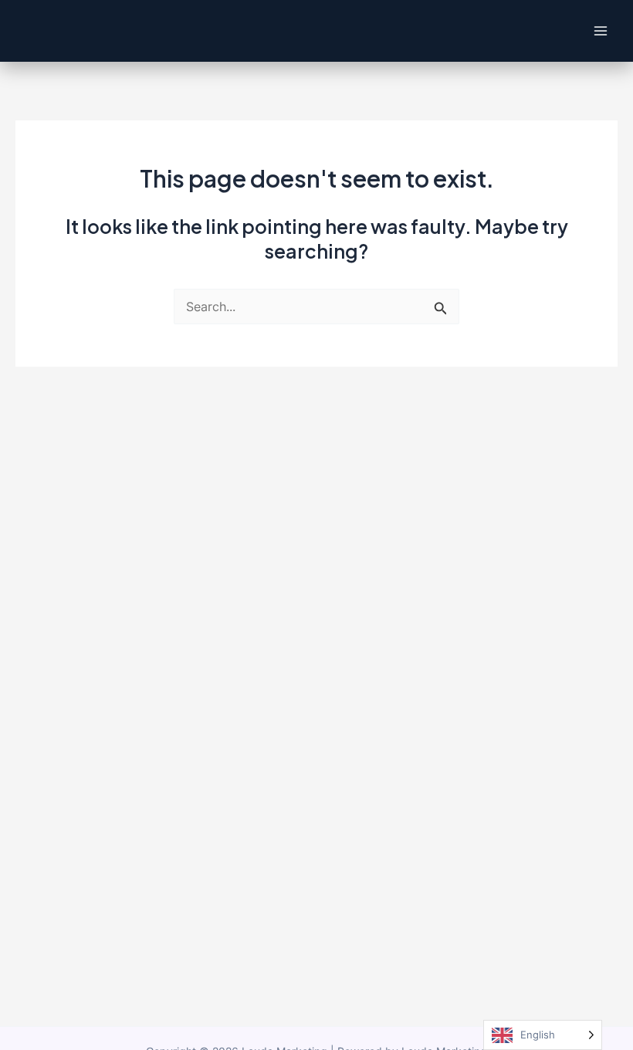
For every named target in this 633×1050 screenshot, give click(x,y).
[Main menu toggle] (600, 31)
